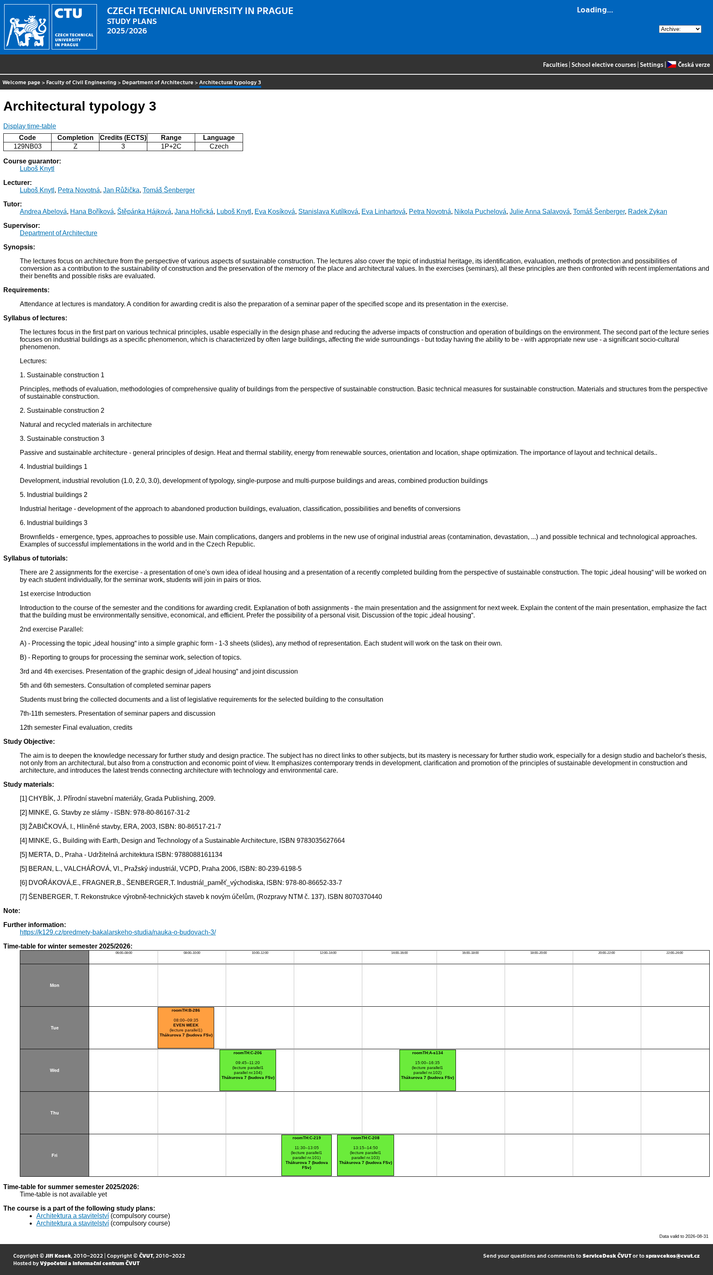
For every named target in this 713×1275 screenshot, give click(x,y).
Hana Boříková (92, 211)
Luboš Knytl (37, 168)
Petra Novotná (79, 190)
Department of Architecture (158, 82)
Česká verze (694, 64)
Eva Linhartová (383, 211)
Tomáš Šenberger (169, 190)
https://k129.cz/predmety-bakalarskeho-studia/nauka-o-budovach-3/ (118, 932)
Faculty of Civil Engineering (81, 82)
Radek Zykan (647, 211)
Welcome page (21, 82)
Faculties (555, 64)
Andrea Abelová (43, 211)
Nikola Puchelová (480, 211)
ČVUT (146, 1255)
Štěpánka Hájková (144, 211)
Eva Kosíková (275, 211)
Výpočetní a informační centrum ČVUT (89, 1263)
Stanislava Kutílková (328, 211)
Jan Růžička (121, 190)
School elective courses (603, 64)
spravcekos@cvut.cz (673, 1255)
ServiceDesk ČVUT (607, 1255)
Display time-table (29, 126)
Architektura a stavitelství (72, 1215)
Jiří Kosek (58, 1255)
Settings (651, 64)
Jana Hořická (194, 211)
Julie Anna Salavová (540, 211)
